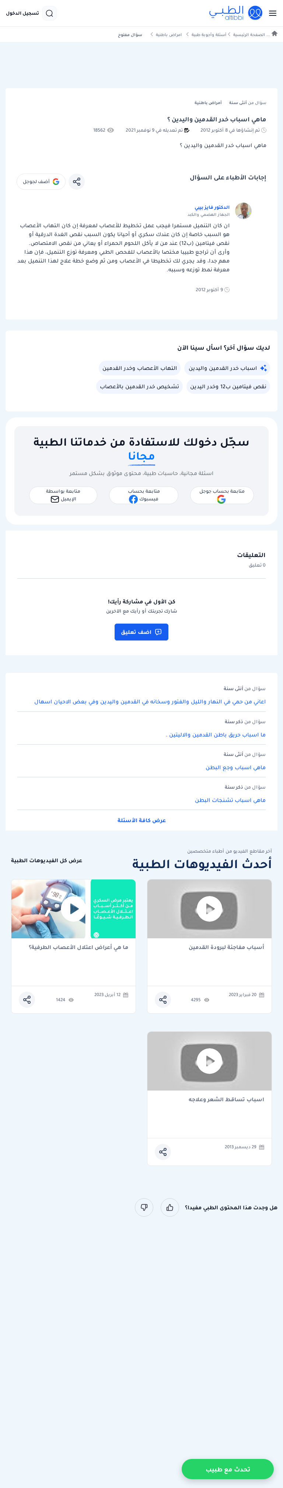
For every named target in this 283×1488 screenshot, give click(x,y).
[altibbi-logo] (236, 13)
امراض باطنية (169, 35)
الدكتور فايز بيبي (212, 207)
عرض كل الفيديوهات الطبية (46, 860)
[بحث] (49, 13)
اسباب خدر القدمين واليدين (223, 368)
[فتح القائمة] (270, 13)
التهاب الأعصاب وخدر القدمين (139, 368)
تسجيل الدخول (22, 13)
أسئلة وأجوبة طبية (209, 35)
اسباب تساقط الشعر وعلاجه (226, 1100)
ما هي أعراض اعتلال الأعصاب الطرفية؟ (78, 948)
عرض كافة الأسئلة (142, 820)
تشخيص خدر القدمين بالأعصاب (139, 386)
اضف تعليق (136, 632)
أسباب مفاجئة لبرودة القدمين (226, 948)
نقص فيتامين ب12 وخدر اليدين (228, 386)
